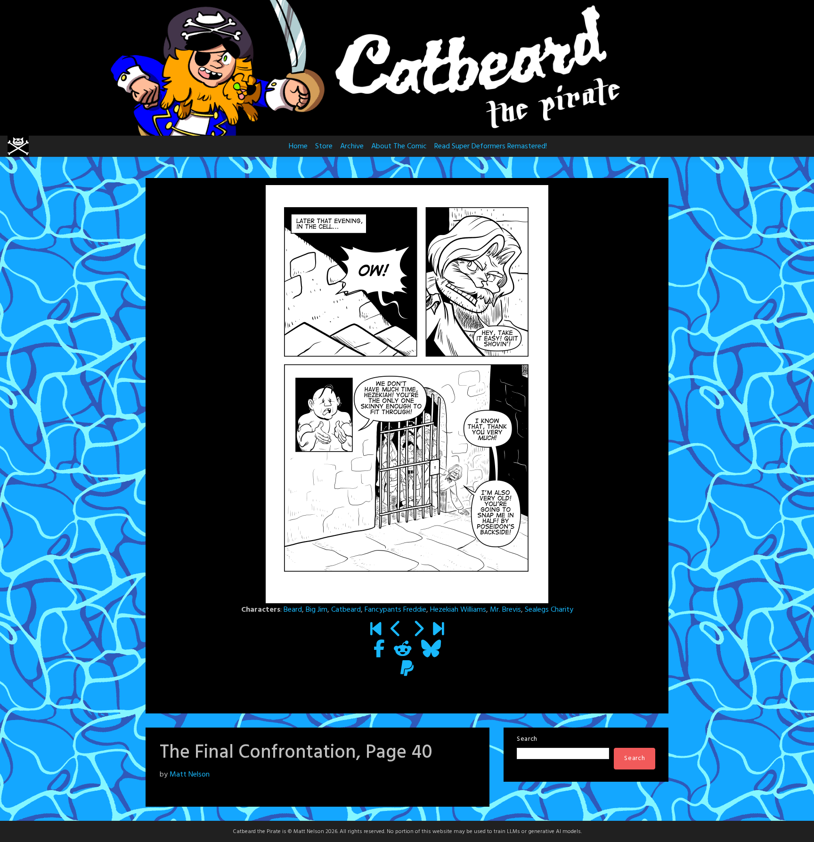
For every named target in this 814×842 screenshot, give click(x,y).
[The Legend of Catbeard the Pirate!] (375, 630)
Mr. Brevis (505, 610)
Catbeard (346, 610)
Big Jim (316, 610)
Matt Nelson (190, 775)
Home (298, 146)
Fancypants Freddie (395, 610)
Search (527, 739)
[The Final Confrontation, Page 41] (418, 630)
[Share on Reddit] (403, 650)
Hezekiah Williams (458, 610)
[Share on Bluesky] (431, 650)
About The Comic (399, 146)
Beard (293, 610)
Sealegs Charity (549, 610)
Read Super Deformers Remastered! (490, 146)
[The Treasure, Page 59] (438, 630)
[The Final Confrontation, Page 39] (396, 630)
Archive (352, 146)
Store (324, 146)
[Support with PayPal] (407, 669)
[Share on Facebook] (379, 650)
